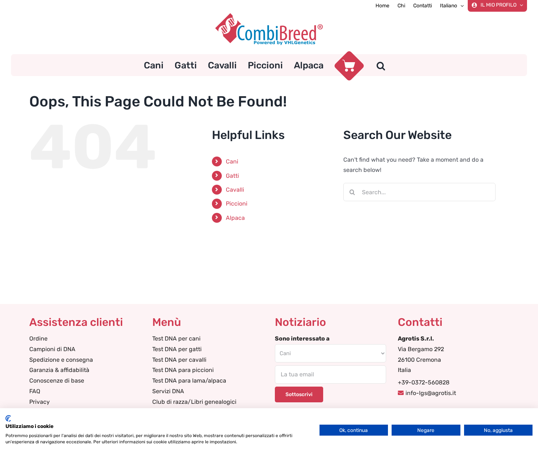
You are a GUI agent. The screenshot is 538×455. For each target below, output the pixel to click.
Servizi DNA (168, 391)
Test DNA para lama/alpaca (189, 380)
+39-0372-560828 (423, 382)
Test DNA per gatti (177, 349)
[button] (381, 65)
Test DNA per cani (176, 338)
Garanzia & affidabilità (59, 369)
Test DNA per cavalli (179, 359)
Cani (232, 161)
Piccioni (236, 203)
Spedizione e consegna (61, 359)
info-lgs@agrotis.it (431, 393)
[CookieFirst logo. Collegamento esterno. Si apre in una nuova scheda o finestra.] (8, 418)
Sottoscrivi (299, 394)
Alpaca (235, 217)
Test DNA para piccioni (183, 369)
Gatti (232, 175)
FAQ (34, 391)
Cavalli (235, 189)
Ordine (38, 338)
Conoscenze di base (56, 380)
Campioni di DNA (52, 349)
